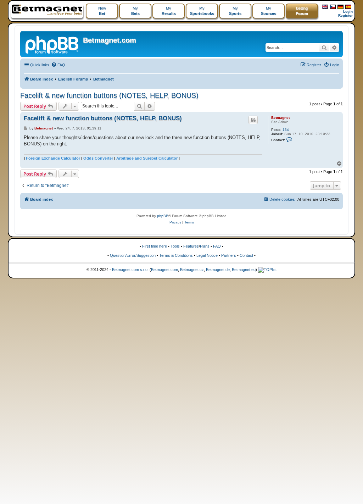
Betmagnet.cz (192, 269)
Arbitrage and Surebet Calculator (147, 158)
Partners (228, 255)
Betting (302, 11)
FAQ (217, 246)
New (102, 11)
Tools (175, 246)
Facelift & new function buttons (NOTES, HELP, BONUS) (109, 95)
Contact (246, 255)
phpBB (162, 216)
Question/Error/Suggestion (133, 255)
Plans (205, 246)
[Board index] (52, 44)
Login (348, 11)
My (135, 11)
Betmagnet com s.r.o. (130, 269)
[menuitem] (58, 65)
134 (286, 130)
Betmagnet (280, 118)
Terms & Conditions (176, 255)
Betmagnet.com (109, 40)
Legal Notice (207, 255)
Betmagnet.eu (244, 269)
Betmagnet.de (218, 269)
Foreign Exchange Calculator (53, 158)
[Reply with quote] (253, 120)
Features (191, 246)
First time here (154, 246)
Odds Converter (98, 158)
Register (345, 15)
